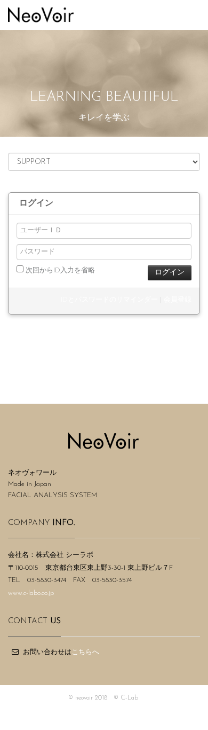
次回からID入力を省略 (59, 270)
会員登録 (177, 299)
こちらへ (85, 652)
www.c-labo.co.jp (31, 593)
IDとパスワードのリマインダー (109, 299)
